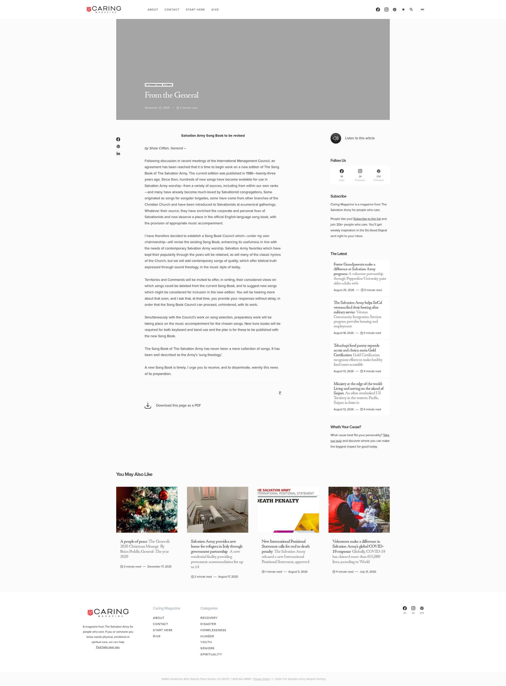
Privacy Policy (262, 679)
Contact (160, 624)
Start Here (162, 630)
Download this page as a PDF (178, 405)
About (158, 618)
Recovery (209, 618)
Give (157, 636)
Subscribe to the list (367, 218)
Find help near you (107, 647)
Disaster (208, 624)
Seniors (207, 648)
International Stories (159, 84)
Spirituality (211, 654)
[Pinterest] (394, 9)
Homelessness (213, 630)
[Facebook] (378, 9)
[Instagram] (386, 9)
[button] (403, 9)
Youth (206, 642)
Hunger (207, 636)
